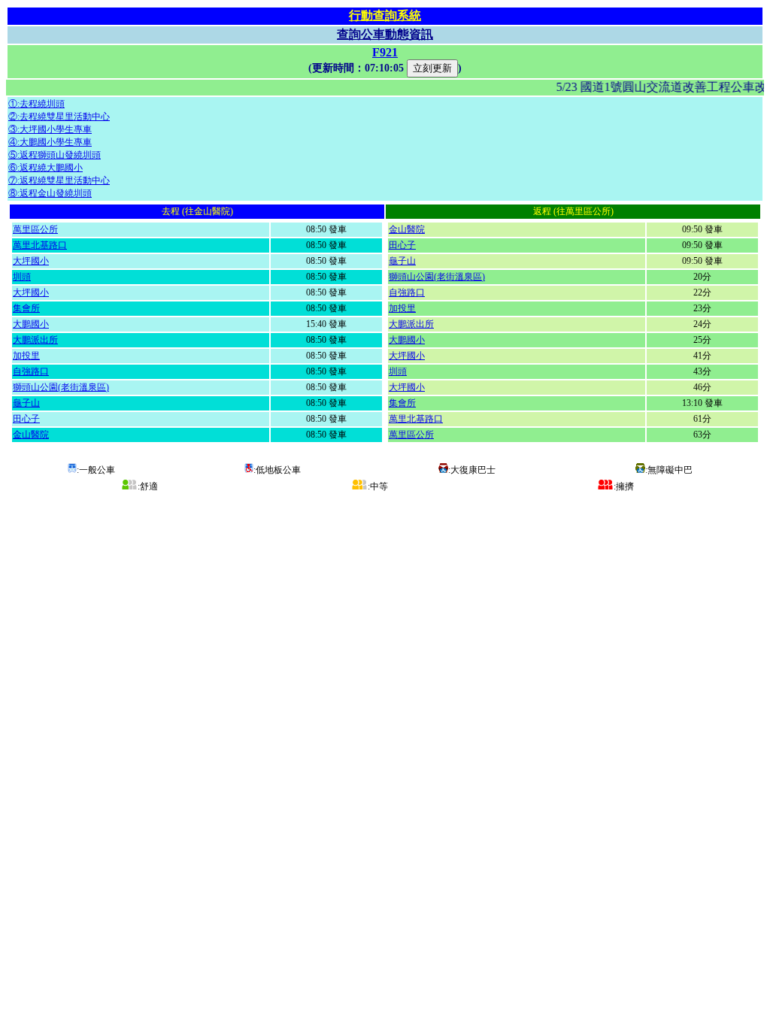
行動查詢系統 (385, 15)
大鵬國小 (31, 324)
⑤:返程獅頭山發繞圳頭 (54, 155)
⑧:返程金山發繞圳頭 (50, 193)
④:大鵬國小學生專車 (50, 142)
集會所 (26, 308)
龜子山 (26, 403)
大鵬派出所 (35, 340)
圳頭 (22, 276)
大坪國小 (31, 261)
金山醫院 (31, 434)
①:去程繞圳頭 (36, 103)
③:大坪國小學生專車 (50, 129)
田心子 (26, 419)
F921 (385, 52)
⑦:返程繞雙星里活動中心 (59, 180)
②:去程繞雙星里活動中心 (59, 116)
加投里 (26, 355)
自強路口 (31, 371)
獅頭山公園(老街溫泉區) (61, 387)
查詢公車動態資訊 (385, 34)
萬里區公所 (35, 229)
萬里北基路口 (40, 245)
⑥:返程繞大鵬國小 (45, 167)
